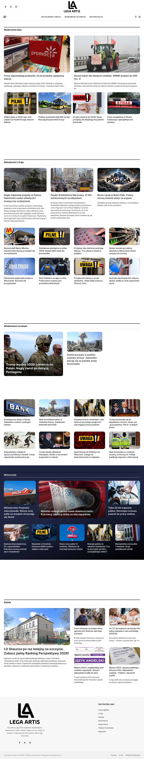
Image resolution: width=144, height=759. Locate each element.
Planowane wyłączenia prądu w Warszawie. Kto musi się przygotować (18, 280)
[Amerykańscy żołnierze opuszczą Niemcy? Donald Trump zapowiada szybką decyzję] (19, 440)
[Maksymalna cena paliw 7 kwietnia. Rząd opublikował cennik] (127, 532)
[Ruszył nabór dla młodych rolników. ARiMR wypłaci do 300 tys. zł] (107, 54)
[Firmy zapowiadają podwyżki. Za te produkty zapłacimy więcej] (37, 54)
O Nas (100, 713)
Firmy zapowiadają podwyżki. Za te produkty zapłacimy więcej (34, 77)
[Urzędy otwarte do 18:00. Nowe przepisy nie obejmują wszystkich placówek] (89, 103)
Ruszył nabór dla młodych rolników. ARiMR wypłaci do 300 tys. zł (105, 77)
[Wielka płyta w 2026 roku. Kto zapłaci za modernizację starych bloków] (20, 103)
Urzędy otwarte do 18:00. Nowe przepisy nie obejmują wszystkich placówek (88, 119)
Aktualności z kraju (51, 17)
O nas (121, 755)
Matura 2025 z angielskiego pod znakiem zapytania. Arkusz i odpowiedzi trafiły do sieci (89, 670)
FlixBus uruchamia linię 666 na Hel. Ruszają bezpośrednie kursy (54, 118)
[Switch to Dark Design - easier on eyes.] (135, 17)
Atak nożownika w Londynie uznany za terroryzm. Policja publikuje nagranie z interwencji (123, 454)
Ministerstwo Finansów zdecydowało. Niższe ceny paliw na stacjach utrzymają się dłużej (19, 512)
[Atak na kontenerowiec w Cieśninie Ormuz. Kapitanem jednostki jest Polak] (54, 408)
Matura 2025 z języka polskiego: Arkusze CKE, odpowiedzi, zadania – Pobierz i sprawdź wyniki (124, 671)
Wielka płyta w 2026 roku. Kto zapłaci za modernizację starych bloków (19, 119)
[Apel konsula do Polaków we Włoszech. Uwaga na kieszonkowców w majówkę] (89, 440)
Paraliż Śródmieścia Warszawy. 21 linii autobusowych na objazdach (71, 196)
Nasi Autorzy (103, 721)
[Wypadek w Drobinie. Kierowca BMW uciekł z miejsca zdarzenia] (44, 532)
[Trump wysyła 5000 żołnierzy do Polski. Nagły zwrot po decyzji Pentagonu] (33, 354)
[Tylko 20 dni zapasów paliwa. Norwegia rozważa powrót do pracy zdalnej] (124, 493)
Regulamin (102, 731)
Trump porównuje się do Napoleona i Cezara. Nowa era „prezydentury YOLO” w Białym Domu (123, 423)
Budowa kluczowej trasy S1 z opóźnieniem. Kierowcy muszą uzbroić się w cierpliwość (15, 548)
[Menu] (4, 16)
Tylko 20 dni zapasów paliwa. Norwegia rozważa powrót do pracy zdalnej (122, 510)
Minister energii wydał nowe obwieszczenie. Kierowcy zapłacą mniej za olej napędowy (67, 513)
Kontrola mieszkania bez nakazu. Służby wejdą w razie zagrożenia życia (124, 280)
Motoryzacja (96, 17)
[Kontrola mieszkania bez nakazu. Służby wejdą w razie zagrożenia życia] (124, 266)
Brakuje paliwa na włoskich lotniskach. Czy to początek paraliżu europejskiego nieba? (98, 548)
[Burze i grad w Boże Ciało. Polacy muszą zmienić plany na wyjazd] (118, 180)
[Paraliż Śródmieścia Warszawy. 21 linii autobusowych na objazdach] (72, 180)
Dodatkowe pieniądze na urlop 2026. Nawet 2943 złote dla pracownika (53, 250)
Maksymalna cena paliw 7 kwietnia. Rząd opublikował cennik (126, 546)
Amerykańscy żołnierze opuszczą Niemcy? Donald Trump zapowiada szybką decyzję (19, 454)
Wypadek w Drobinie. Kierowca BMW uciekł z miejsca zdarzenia (42, 546)
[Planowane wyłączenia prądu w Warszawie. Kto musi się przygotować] (19, 266)
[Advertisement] (71, 141)
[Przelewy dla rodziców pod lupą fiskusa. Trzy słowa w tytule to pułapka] (89, 236)
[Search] (139, 16)
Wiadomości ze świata (75, 17)
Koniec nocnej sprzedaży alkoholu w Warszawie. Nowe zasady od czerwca (122, 250)
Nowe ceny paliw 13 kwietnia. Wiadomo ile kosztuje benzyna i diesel (71, 546)
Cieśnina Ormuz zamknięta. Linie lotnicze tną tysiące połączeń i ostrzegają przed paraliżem (89, 422)
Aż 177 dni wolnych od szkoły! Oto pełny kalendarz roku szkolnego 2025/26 (124, 631)
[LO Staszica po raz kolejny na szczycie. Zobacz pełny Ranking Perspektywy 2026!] (37, 626)
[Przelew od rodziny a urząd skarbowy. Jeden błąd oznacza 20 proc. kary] (89, 266)
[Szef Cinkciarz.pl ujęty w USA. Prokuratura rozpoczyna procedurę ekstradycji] (54, 266)
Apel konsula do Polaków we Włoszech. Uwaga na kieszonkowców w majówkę (87, 454)
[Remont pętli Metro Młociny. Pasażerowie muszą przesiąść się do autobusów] (19, 236)
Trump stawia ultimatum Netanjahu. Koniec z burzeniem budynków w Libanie (53, 454)
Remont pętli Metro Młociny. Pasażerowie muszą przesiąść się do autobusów (19, 250)
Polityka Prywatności (106, 728)
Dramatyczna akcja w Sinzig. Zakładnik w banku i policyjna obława (17, 422)
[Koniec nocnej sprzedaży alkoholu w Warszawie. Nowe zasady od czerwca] (124, 236)
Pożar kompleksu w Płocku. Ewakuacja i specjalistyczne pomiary (120, 119)
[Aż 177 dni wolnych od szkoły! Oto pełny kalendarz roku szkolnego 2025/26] (124, 616)
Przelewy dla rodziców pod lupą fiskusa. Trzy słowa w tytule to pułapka (88, 250)
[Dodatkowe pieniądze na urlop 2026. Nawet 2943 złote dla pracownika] (54, 236)
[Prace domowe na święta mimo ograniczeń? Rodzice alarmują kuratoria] (89, 616)
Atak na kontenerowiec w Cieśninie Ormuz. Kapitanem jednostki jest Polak (52, 422)
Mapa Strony (103, 724)
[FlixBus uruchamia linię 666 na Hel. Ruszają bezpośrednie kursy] (54, 103)
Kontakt (101, 717)
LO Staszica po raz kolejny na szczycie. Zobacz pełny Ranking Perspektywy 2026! (36, 651)
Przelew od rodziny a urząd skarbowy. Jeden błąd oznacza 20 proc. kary (88, 280)
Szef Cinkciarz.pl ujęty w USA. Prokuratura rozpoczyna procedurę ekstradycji (53, 280)
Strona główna (103, 710)
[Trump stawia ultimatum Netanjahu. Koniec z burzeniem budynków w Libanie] (54, 440)
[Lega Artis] (72, 6)
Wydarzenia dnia (12, 30)
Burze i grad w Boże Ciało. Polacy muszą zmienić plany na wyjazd (115, 196)
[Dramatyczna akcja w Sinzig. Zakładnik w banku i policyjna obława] (19, 408)
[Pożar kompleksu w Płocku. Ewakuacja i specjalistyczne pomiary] (123, 103)
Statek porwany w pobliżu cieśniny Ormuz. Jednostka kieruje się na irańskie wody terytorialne (82, 359)
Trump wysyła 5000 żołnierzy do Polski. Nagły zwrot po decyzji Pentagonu (29, 368)
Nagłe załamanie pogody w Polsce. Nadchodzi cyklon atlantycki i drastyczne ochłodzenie (23, 198)
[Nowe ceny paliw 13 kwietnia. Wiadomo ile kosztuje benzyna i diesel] (72, 532)
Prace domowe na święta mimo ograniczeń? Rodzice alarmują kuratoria (88, 631)
